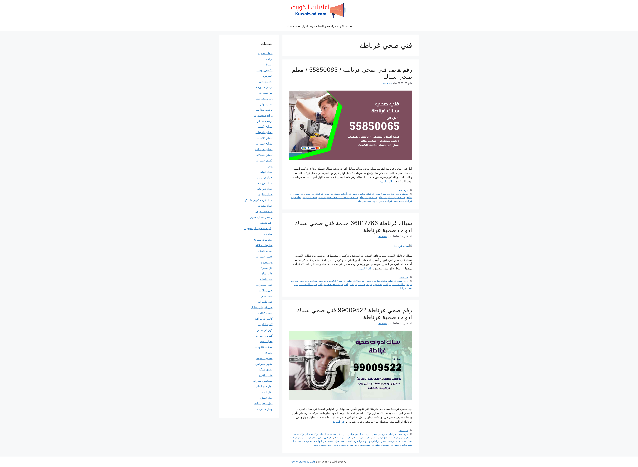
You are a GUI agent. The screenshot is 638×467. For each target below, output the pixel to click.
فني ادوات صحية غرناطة (314, 441)
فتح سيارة (266, 267)
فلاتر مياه (267, 273)
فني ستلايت (265, 290)
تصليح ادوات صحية (381, 437)
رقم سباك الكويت (337, 280)
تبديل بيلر (324, 434)
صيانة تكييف (265, 251)
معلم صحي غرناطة (394, 201)
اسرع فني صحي (379, 434)
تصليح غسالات (264, 154)
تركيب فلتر (299, 434)
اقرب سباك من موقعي (359, 434)
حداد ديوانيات (264, 188)
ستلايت (268, 234)
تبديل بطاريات (264, 98)
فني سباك (296, 441)
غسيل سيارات (264, 256)
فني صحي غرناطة (368, 197)
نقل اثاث (267, 392)
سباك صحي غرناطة (376, 193)
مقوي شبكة (265, 369)
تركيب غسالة (312, 434)
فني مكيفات (265, 313)
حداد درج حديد (263, 183)
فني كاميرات (265, 301)
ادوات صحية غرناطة (398, 280)
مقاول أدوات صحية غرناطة (371, 201)
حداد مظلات (265, 205)
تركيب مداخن (264, 121)
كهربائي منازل (264, 335)
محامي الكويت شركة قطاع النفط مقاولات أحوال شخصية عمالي (319, 26)
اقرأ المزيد (385, 181)
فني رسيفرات (264, 284)
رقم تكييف (266, 222)
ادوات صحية (402, 190)
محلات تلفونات (263, 347)
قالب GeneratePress (303, 461)
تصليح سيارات (264, 143)
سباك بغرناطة (365, 284)
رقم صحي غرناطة (319, 280)
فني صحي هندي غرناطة (330, 197)
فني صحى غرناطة (325, 193)
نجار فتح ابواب (263, 386)
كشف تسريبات (310, 197)
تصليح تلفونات (264, 132)
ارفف (269, 58)
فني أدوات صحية (343, 193)
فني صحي (310, 193)
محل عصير (266, 341)
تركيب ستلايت (264, 109)
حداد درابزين (264, 177)
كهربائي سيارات (263, 330)
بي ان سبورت (264, 87)
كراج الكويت (265, 324)
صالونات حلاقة (264, 245)
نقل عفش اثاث (263, 403)
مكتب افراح (265, 375)
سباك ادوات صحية (382, 284)
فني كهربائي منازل (261, 307)
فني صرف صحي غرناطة (345, 444)
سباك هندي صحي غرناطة (330, 284)
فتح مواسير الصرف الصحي (358, 441)
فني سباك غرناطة (308, 284)
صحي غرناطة (379, 441)
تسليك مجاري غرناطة (397, 193)
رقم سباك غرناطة (356, 280)
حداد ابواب (266, 171)
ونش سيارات (264, 409)
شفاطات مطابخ (263, 239)
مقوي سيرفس (263, 363)
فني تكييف (266, 279)
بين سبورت (265, 92)
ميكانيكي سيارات (262, 380)
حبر (270, 166)
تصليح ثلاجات (264, 138)
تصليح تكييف (265, 126)
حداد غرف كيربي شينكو (258, 200)
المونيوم (267, 75)
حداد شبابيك (265, 194)
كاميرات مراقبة (263, 318)
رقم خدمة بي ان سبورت (258, 228)
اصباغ (269, 64)
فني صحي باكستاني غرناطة (392, 197)
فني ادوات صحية (336, 441)
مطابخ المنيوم (264, 358)
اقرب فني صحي (338, 434)
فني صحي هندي (350, 197)
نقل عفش (266, 397)
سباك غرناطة (359, 193)
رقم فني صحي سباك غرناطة (318, 437)
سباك (409, 284)
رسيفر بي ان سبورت (260, 217)
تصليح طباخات (263, 149)
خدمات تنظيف (264, 211)
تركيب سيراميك (263, 115)
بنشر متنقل (265, 81)
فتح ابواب (266, 262)
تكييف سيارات (264, 160)
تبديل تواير (266, 104)
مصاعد (268, 352)
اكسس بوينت (264, 70)
